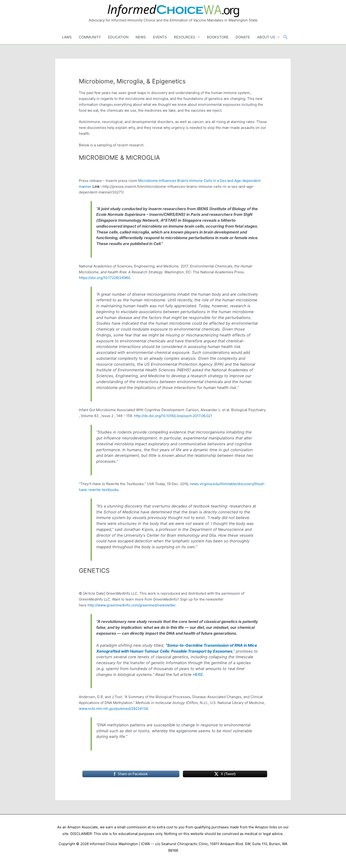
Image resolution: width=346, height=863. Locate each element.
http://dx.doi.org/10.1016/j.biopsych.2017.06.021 (173, 415)
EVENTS (160, 37)
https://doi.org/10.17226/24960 (104, 277)
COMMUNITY (90, 37)
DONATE (243, 37)
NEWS (141, 37)
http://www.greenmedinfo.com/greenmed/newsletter (131, 605)
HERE (198, 674)
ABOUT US (266, 37)
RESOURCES (184, 37)
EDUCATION (118, 37)
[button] (285, 37)
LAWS (67, 37)
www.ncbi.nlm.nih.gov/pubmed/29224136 (113, 708)
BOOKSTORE (218, 37)
